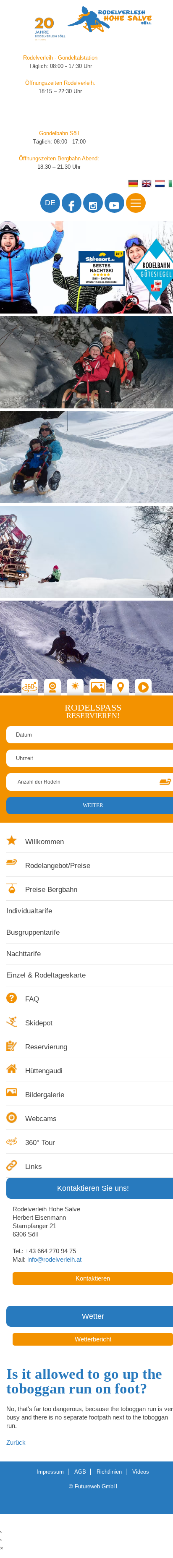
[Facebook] (71, 203)
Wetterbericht (93, 1339)
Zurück (16, 1442)
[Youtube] (114, 203)
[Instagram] (93, 203)
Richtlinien (109, 1472)
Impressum (50, 1472)
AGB (80, 1472)
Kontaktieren (93, 1278)
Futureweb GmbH (96, 1486)
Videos (140, 1472)
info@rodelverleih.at (54, 1259)
